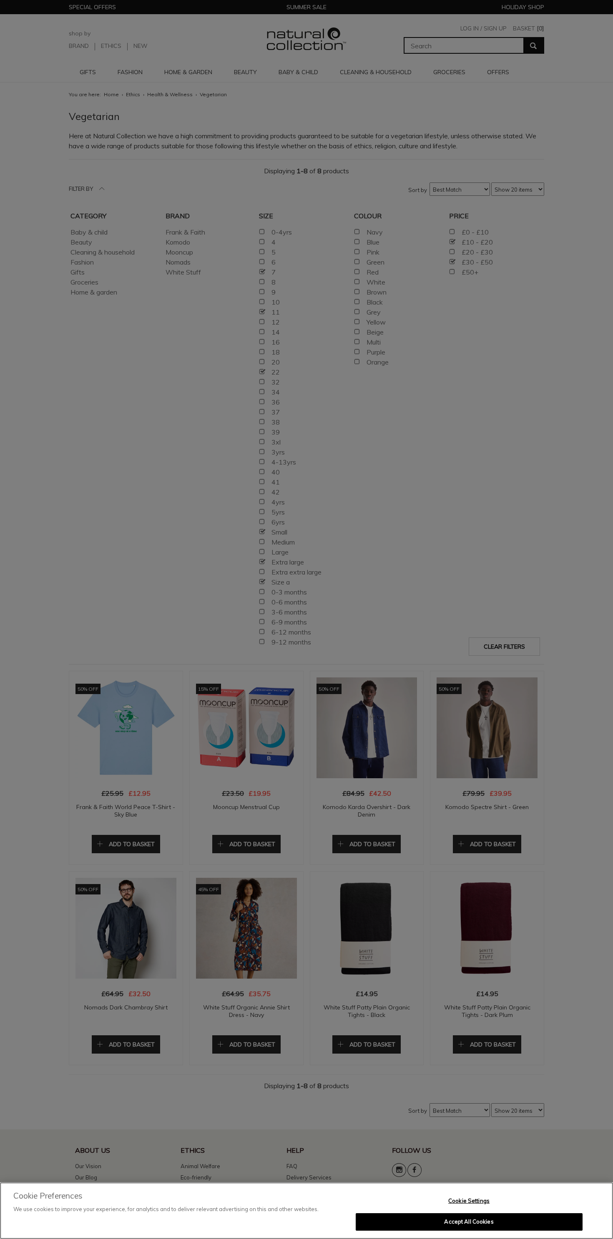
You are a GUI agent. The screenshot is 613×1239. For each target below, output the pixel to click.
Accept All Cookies (468, 1221)
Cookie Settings (469, 1200)
